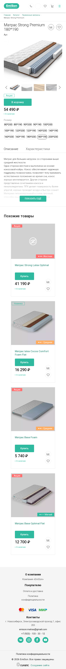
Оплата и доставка (33, 591)
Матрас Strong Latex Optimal (32, 265)
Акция (9, 95)
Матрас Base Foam (26, 437)
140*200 (42, 130)
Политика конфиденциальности (33, 598)
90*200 (28, 124)
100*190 (9, 130)
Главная (7, 15)
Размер (8, 120)
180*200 (31, 136)
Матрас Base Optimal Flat (30, 523)
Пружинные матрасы (31, 15)
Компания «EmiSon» (33, 579)
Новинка (18, 303)
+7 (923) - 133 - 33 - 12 (33, 633)
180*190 (42, 136)
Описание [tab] (11, 149)
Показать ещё (33, 198)
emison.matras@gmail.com (33, 629)
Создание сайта (40, 665)
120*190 (31, 130)
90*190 (37, 124)
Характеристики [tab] (38, 149)
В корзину (18, 102)
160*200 (9, 136)
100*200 (47, 124)
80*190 (18, 124)
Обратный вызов (31, 6)
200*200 (53, 136)
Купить (24, 276)
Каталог (16, 15)
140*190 (53, 130)
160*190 (20, 136)
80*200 (8, 124)
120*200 (20, 130)
